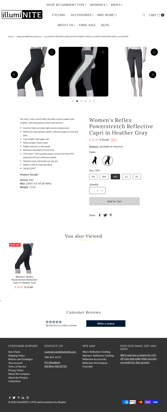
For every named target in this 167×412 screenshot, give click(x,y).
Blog (105, 25)
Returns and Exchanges (20, 359)
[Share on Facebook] (99, 214)
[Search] (144, 15)
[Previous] (14, 74)
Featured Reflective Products (29, 36)
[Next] (152, 74)
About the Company (19, 373)
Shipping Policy (16, 355)
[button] (94, 160)
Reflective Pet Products (95, 362)
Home (11, 36)
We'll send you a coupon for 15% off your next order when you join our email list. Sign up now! (138, 359)
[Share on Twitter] (105, 214)
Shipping (93, 146)
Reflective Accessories (95, 359)
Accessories (81, 15)
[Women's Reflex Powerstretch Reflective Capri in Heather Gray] (24, 258)
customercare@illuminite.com (60, 351)
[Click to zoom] (51, 52)
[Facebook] (9, 397)
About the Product (18, 377)
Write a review (105, 323)
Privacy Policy (15, 370)
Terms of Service (17, 366)
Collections (14, 381)
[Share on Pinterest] (110, 214)
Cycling (58, 15)
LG (126, 176)
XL (136, 176)
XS (93, 176)
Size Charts (14, 351)
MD (115, 176)
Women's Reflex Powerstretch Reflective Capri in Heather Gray (24, 279)
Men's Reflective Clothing (96, 351)
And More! (106, 15)
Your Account (15, 362)
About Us (65, 25)
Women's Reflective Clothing (98, 355)
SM (104, 176)
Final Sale (87, 25)
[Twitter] (14, 397)
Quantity (94, 184)
